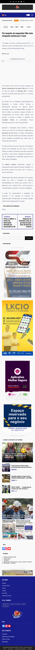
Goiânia (3, 588)
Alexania (4, 583)
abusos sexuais (10, 164)
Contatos (6, 560)
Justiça (12, 604)
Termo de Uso (7, 558)
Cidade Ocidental (6, 585)
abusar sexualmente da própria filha (13, 88)
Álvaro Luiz (5, 53)
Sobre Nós (7, 559)
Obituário (18, 604)
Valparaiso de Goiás (6, 595)
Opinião (23, 604)
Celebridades (6, 604)
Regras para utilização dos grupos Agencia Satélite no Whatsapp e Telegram (17, 562)
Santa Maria (5, 606)
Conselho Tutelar (8, 120)
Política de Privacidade (10, 557)
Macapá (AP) (22, 91)
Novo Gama (4, 593)
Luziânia (4, 590)
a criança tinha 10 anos (23, 109)
